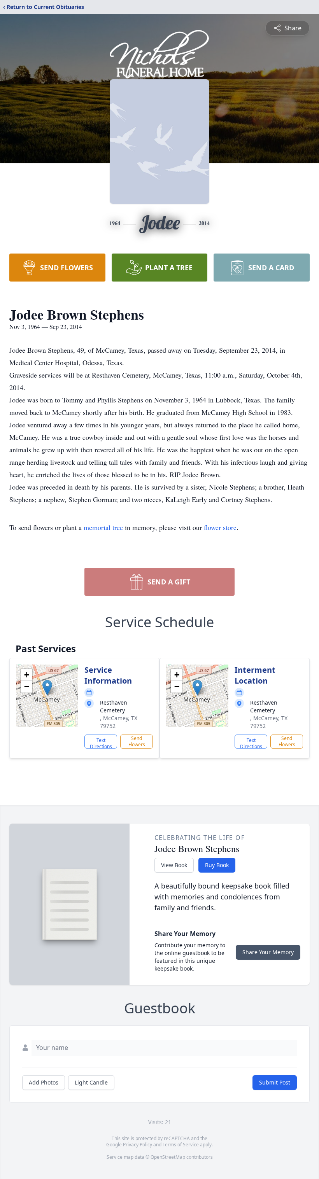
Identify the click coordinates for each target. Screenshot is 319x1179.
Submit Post (274, 1082)
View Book (174, 865)
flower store (220, 527)
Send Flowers (136, 741)
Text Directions (101, 743)
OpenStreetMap (168, 1157)
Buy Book (217, 865)
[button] (47, 688)
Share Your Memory (268, 952)
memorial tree (103, 527)
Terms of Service (181, 1144)
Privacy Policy (137, 1144)
